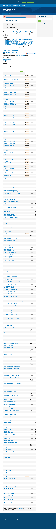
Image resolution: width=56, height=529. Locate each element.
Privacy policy (46, 520)
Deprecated (39, 33)
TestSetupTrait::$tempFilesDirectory (9, 436)
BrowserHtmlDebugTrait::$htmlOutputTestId (11, 191)
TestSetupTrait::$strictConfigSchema (9, 434)
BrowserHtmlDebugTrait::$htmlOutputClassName (11, 182)
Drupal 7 (7, 5)
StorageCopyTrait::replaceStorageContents (10, 408)
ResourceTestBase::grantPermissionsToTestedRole (12, 388)
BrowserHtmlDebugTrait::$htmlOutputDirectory (11, 187)
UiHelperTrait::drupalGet (7, 470)
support (26, 508)
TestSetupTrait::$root (7, 431)
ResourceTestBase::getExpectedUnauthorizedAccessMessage (13, 381)
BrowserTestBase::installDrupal (8, 257)
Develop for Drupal (22, 5)
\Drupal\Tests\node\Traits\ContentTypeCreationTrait (13, 43)
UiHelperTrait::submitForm (8, 489)
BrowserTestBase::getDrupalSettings (9, 240)
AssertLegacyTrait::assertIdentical (9, 103)
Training (14, 517)
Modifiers (31, 74)
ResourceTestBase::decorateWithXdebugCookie (11, 375)
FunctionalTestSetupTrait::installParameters (10, 303)
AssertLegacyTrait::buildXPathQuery (9, 168)
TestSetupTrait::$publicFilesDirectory (9, 429)
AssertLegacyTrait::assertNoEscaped (9, 113)
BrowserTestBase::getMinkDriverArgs (9, 245)
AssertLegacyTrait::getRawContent (9, 174)
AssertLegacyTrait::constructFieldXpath (10, 170)
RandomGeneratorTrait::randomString (10, 341)
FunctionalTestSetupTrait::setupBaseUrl (10, 320)
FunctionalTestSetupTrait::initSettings (9, 294)
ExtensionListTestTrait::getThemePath (10, 279)
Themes (35, 518)
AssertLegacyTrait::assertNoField (9, 115)
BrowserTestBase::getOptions (8, 247)
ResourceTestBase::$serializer (8, 362)
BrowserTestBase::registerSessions (9, 259)
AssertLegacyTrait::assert (8, 75)
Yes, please (24, 2)
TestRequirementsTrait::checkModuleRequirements (12, 410)
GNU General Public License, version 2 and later (39, 525)
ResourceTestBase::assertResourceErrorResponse (11, 368)
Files (38, 31)
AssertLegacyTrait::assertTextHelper (9, 161)
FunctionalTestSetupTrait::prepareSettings (10, 310)
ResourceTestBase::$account (8, 347)
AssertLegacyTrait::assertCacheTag (9, 77)
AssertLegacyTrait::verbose (8, 176)
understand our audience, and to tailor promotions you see (37, 1)
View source (5, 60)
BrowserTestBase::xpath (7, 268)
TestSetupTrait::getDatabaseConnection (10, 444)
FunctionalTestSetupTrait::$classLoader (10, 284)
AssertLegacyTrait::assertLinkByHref (9, 108)
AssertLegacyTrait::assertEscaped (9, 85)
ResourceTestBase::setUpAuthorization (10, 401)
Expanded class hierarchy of (10, 50)
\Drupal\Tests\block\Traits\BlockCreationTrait (12, 41)
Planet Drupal (5, 516)
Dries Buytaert (32, 526)
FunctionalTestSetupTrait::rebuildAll (9, 312)
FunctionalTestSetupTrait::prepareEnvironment (11, 305)
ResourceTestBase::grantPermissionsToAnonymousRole (12, 383)
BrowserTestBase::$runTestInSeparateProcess (11, 223)
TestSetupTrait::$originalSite (8, 424)
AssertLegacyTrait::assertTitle (8, 162)
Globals (39, 30)
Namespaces (40, 32)
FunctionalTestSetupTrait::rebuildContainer (10, 314)
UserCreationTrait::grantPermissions (9, 499)
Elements (39, 35)
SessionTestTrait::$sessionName (9, 403)
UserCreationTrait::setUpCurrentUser (9, 502)
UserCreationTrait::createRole (8, 495)
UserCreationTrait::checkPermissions (9, 491)
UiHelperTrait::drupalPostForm (8, 476)
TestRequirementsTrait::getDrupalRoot (10, 414)
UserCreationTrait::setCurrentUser (9, 500)
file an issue (21, 508)
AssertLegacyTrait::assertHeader (9, 101)
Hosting (14, 518)
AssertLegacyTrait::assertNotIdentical (9, 141)
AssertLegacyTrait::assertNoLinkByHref (10, 129)
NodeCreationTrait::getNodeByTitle (9, 327)
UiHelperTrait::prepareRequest (8, 488)
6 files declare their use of (10, 52)
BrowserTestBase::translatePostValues (10, 265)
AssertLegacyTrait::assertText (8, 159)
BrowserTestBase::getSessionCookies (9, 250)
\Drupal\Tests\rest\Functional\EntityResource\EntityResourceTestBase (22, 31)
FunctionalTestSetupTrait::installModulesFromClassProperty (13, 301)
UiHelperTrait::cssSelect (7, 465)
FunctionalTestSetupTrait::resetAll (9, 316)
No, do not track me (30, 2)
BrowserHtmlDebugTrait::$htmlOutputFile (10, 190)
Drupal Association (47, 517)
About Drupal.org (46, 518)
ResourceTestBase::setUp (8, 399)
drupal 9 (5, 13)
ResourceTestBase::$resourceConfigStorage (10, 360)
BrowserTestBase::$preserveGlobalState (10, 219)
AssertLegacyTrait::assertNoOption (9, 131)
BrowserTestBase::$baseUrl (8, 203)
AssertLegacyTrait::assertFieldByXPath (10, 94)
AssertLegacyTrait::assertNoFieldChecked (10, 124)
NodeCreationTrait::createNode (8, 325)
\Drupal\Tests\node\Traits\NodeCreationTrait (24, 42)
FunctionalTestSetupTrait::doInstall (9, 287)
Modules (35, 517)
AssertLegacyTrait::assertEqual (8, 83)
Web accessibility (46, 516)
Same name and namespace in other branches (12, 27)
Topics (39, 26)
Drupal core (35, 516)
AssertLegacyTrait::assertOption (9, 145)
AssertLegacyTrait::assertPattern (9, 152)
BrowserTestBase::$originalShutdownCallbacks (11, 217)
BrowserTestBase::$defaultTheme (9, 209)
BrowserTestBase (14, 39)
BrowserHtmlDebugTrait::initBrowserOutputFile (11, 201)
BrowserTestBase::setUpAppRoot (9, 260)
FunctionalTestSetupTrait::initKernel (9, 293)
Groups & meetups (16, 520)
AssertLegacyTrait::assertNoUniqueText (10, 143)
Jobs (4, 520)
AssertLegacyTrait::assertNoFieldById (9, 117)
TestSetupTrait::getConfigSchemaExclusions (11, 442)
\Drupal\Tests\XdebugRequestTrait (10, 45)
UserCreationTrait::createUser (8, 497)
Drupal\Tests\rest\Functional (7, 59)
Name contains (5, 63)
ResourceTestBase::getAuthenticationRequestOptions (12, 377)
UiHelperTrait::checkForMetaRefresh (9, 459)
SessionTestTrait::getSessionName (9, 406)
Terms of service (46, 519)
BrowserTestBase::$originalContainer (9, 215)
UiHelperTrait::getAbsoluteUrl (8, 480)
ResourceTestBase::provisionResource (10, 391)
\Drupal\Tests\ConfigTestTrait (27, 43)
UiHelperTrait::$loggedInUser (8, 449)
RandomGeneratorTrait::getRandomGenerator (11, 335)
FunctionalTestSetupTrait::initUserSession (10, 296)
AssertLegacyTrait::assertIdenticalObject (10, 104)
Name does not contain (7, 66)
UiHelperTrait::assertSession (8, 455)
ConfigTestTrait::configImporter (9, 271)
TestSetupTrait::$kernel (7, 422)
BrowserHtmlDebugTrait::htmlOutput (9, 199)
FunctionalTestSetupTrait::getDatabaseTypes (11, 289)
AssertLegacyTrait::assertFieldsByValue (10, 99)
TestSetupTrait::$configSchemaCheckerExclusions (11, 416)
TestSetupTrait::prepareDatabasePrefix (10, 447)
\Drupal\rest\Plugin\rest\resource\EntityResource (23, 32)
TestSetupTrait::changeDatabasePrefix (10, 440)
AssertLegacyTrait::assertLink (8, 106)
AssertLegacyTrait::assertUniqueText (9, 164)
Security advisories (6, 519)
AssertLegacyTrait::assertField (8, 87)
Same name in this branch (9, 24)
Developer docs (26, 518)
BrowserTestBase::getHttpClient (9, 242)
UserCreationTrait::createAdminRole (9, 493)
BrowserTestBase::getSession (8, 249)
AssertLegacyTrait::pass (7, 175)
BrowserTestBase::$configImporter (9, 205)
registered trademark (25, 526)
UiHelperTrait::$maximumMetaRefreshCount (11, 451)
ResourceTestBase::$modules (8, 356)
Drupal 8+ (10, 5)
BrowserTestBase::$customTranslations (10, 207)
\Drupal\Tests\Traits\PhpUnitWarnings (22, 45)
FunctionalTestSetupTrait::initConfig (9, 291)
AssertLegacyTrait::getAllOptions (9, 172)
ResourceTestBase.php (14, 13)
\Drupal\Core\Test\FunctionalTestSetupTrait (25, 39)
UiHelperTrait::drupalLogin (8, 472)
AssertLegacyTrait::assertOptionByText (10, 147)
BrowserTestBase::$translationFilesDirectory (11, 227)
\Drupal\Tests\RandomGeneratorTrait (11, 42)
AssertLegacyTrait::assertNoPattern (9, 133)
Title (14, 74)
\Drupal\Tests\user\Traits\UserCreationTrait (24, 44)
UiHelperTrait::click (6, 462)
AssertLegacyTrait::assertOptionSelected (10, 150)
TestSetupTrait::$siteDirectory (8, 432)
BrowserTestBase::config (7, 231)
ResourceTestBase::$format (8, 352)
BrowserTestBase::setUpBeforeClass (9, 262)
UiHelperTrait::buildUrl (7, 457)
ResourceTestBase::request (8, 397)
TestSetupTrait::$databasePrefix (9, 420)
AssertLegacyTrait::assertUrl (8, 166)
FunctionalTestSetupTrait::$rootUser (9, 286)
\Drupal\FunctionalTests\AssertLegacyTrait (26, 41)
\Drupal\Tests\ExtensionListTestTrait (10, 47)
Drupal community (17, 509)
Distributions (36, 519)
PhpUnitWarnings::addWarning (8, 332)
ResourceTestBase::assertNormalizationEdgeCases (12, 366)
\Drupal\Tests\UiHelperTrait (9, 40)
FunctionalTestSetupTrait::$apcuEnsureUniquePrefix (12, 281)
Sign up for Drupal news (7, 518)
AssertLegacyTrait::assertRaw (8, 154)
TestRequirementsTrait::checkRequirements (10, 412)
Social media (5, 517)
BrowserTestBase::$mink (7, 211)
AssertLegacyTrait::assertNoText (9, 139)
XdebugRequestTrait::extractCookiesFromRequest (11, 504)
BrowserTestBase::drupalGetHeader (9, 233)
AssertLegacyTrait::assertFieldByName (10, 92)
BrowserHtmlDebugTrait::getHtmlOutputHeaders (11, 195)
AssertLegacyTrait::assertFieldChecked (10, 96)
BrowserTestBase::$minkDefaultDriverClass (10, 214)
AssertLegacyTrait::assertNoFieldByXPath (10, 122)
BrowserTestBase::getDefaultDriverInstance (10, 238)
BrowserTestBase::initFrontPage (9, 254)
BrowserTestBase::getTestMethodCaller (10, 252)
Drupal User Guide (26, 517)
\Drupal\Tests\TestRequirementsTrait (11, 44)
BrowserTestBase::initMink (8, 256)
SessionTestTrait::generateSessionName (10, 404)
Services (39, 34)
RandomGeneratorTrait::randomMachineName (11, 338)
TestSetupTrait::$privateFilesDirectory (9, 427)
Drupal (48, 525)
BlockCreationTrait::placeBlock (8, 178)
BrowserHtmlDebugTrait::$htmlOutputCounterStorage (12, 185)
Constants (39, 29)
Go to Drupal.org (4, 5)
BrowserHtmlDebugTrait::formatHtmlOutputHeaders (12, 193)
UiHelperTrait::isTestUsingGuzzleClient (10, 486)
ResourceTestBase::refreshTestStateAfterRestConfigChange (13, 395)
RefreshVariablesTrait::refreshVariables (10, 345)
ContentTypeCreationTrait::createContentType (11, 276)
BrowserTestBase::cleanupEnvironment (10, 229)
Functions (39, 28)
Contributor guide (16, 519)
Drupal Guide (26, 516)
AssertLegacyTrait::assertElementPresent (10, 81)
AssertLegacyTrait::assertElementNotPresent (11, 79)
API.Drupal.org (26, 519)
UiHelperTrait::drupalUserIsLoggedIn (9, 478)
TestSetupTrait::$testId (7, 438)
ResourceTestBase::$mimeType (8, 354)
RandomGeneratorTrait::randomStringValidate (11, 343)
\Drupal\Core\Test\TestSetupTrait (19, 40)
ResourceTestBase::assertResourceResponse (11, 370)
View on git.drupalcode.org (31, 53)
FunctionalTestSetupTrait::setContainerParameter (11, 318)
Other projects (15, 5)
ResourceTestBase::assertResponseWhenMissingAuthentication (14, 373)
